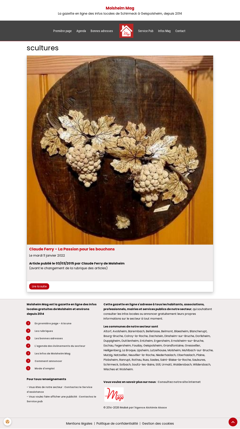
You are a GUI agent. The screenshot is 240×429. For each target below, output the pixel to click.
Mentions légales (79, 423)
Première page (62, 31)
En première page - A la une (53, 323)
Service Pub (145, 31)
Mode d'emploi (44, 368)
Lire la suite (39, 286)
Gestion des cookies (158, 423)
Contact (180, 31)
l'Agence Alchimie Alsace (150, 407)
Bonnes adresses (102, 31)
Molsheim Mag (120, 8)
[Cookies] (7, 422)
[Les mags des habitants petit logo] (114, 394)
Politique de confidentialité (117, 423)
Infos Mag (164, 31)
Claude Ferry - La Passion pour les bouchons (72, 249)
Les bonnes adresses (49, 338)
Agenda (81, 31)
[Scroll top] (233, 422)
